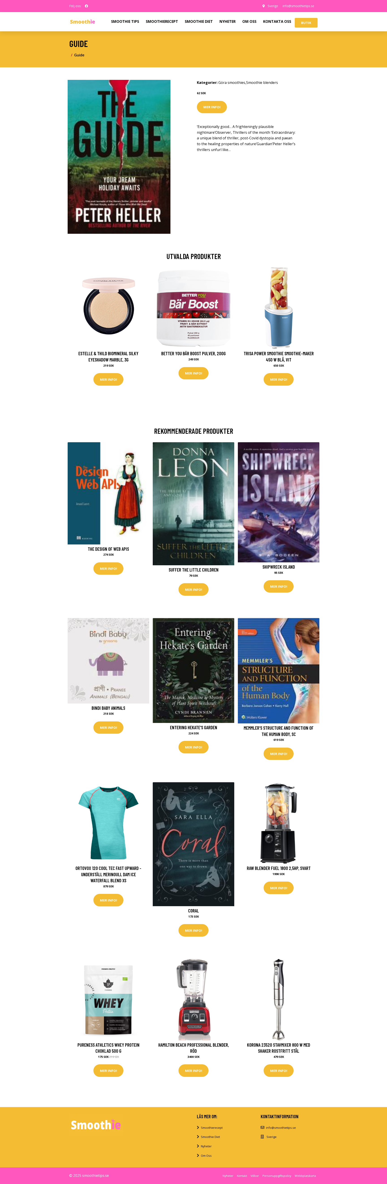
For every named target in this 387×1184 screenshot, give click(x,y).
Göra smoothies (231, 82)
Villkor (255, 1176)
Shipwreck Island (278, 567)
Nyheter (206, 1146)
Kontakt (242, 1176)
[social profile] (86, 6)
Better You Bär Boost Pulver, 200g (193, 353)
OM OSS (249, 21)
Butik (306, 22)
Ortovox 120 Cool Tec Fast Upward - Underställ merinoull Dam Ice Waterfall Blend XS (108, 874)
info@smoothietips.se (298, 6)
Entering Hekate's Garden (193, 727)
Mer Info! (211, 107)
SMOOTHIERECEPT (162, 21)
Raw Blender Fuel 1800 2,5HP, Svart (279, 868)
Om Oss (206, 1156)
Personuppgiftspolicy (276, 1176)
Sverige (273, 6)
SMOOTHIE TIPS (125, 21)
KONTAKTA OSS (277, 21)
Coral (193, 910)
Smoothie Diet (210, 1137)
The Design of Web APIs (108, 549)
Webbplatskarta (305, 1176)
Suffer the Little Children (194, 569)
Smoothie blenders (262, 82)
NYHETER (227, 21)
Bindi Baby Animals (108, 708)
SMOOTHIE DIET (199, 21)
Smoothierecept (212, 1128)
